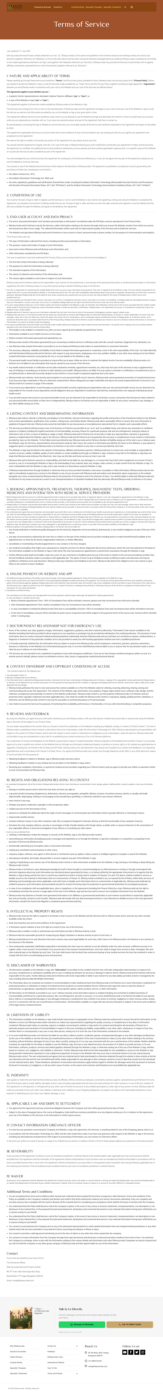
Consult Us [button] (57, 7)
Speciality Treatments (112, 7)
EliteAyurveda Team (55, 1357)
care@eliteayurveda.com (23, 1280)
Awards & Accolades (18, 1352)
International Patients (55, 1362)
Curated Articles (77, 7)
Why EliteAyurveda (17, 1346)
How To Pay (52, 1368)
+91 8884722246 (95, 1361)
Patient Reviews (16, 1357)
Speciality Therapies (94, 7)
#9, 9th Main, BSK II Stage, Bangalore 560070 (98, 1354)
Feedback (51, 1352)
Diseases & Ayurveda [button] (42, 7)
